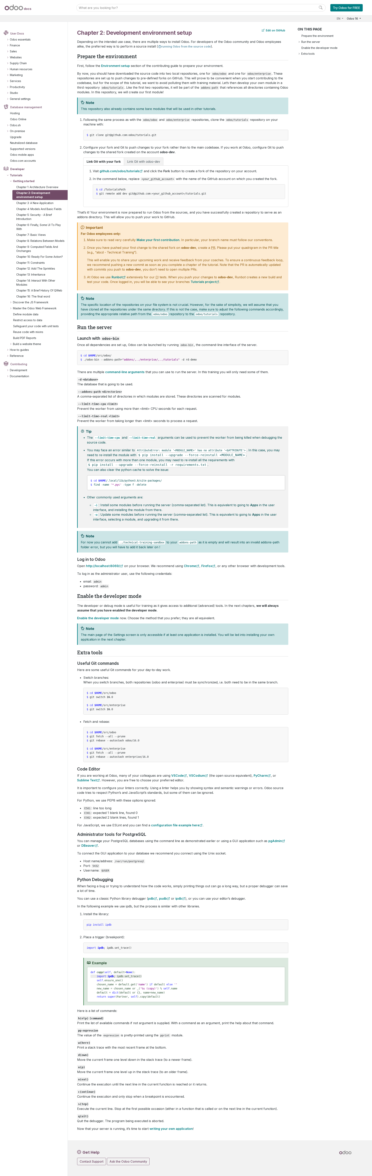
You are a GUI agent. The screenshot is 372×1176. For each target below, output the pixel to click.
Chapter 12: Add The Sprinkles (35, 268)
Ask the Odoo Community (128, 1161)
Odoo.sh (15, 125)
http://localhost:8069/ (103, 566)
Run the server (310, 41)
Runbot (117, 277)
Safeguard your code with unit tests (36, 326)
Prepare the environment (317, 35)
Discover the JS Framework (30, 302)
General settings (20, 98)
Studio (14, 92)
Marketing (16, 75)
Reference (17, 355)
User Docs (17, 33)
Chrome (190, 566)
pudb (163, 898)
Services (15, 81)
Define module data (25, 314)
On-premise (17, 131)
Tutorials (16, 175)
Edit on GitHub (275, 30)
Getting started (23, 181)
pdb (151, 898)
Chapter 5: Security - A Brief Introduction (34, 216)
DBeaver (88, 845)
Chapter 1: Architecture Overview (37, 187)
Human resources (21, 69)
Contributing (18, 364)
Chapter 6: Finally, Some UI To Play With (38, 227)
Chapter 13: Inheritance (30, 274)
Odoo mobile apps (22, 154)
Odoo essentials (20, 39)
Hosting (15, 113)
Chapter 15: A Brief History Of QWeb (39, 290)
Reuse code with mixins (28, 332)
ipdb (178, 898)
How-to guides (19, 349)
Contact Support (91, 1161)
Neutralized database (24, 142)
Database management (26, 107)
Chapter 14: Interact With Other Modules (35, 282)
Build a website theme (27, 344)
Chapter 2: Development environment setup (33, 195)
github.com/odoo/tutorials (120, 171)
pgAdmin (275, 841)
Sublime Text (87, 780)
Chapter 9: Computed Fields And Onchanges (37, 248)
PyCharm (261, 775)
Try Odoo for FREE (346, 8)
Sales (13, 51)
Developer (17, 169)
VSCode (177, 775)
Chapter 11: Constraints (30, 262)
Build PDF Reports (24, 338)
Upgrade (16, 137)
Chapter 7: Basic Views (31, 234)
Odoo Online (18, 119)
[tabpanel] (185, 186)
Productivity (17, 87)
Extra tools (308, 53)
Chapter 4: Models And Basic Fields (39, 209)
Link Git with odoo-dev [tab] (143, 161)
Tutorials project (203, 282)
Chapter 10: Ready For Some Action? (39, 256)
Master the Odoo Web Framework (35, 308)
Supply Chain (18, 63)
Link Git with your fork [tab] (104, 161)
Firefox (206, 566)
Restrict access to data (27, 320)
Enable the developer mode (319, 47)
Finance (15, 45)
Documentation (19, 376)
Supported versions (22, 148)
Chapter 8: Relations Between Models (40, 240)
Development (18, 370)
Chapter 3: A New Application (34, 203)
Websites (16, 57)
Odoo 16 (353, 18)
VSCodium (197, 775)
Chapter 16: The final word (33, 296)
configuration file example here (175, 825)
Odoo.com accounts (23, 160)
